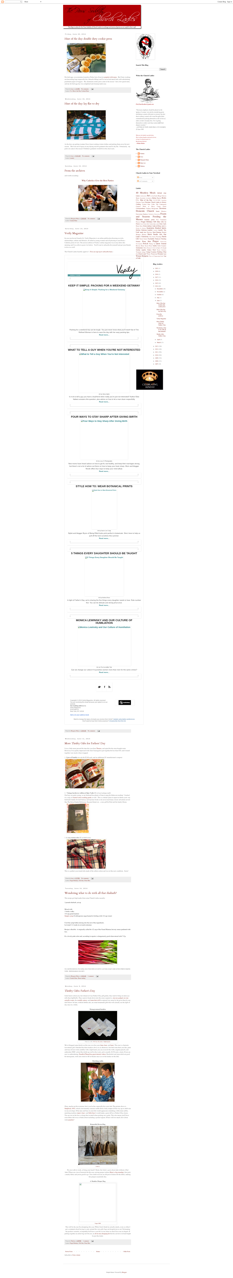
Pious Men (87, 880)
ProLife (145, 243)
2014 (156, 286)
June (158, 300)
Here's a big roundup (117, 1172)
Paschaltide (151, 239)
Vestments (138, 252)
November (160, 292)
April (158, 339)
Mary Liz (143, 163)
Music (150, 234)
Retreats (138, 246)
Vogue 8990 (98, 1223)
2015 (156, 283)
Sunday (138, 250)
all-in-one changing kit (102, 1233)
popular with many (110, 77)
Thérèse (142, 166)
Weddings (160, 252)
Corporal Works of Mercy (145, 206)
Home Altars (139, 226)
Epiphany (145, 214)
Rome (142, 246)
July (158, 297)
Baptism (159, 198)
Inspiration (150, 228)
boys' (83, 1113)
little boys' (92, 1113)
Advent (159, 193)
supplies (143, 250)
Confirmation (162, 204)
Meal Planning (157, 232)
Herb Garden (150, 224)
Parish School (143, 239)
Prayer (156, 241)
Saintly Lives (157, 246)
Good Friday (143, 224)
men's (79, 1113)
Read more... (104, 335)
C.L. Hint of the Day (75, 91)
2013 (156, 346)
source (97, 1166)
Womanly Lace (162, 254)
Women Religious (142, 256)
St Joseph (163, 248)
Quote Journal (161, 243)
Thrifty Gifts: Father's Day (80, 991)
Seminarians (139, 248)
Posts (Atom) (76, 1255)
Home (98, 1251)
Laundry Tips (162, 230)
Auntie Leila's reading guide (82, 797)
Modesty (144, 234)
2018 (156, 274)
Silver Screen (147, 248)
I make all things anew (158, 226)
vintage (144, 252)
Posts (140, 177)
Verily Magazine (74, 233)
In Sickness (143, 228)
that (95, 1000)
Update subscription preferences (124, 719)
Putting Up (152, 244)
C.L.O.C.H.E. (157, 200)
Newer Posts (69, 1251)
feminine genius (149, 219)
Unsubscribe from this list (117, 721)
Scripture (163, 246)
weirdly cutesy (82, 1000)
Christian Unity (140, 202)
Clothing (138, 204)
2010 (156, 355)
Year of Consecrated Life (156, 256)
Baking (154, 198)
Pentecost (157, 239)
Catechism (163, 200)
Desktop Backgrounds (152, 208)
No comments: (85, 89)
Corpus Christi (161, 206)
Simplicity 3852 (70, 1108)
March (159, 342)
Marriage (149, 232)
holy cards (156, 224)
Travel (158, 250)
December (160, 289)
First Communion (161, 219)
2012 (156, 349)
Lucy (141, 157)
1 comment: (91, 976)
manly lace (143, 232)
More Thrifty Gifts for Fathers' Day (85, 743)
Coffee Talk (154, 204)
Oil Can (95, 1041)
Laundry (72, 158)
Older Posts (126, 1251)
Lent (137, 232)
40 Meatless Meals (145, 192)
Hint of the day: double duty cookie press (88, 39)
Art (148, 195)
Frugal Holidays (74, 880)
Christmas (147, 202)
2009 (156, 358)
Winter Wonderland (152, 254)
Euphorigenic (107, 1041)
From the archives (75, 171)
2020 (156, 271)
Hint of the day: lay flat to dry (82, 103)
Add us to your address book (79, 715)
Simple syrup (69, 916)
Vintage (148, 252)
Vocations (154, 252)
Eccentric (100, 1041)
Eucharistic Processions (154, 214)
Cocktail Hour (85, 91)
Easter (157, 211)
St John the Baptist (156, 248)
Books (164, 198)
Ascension (142, 198)
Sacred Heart (148, 246)
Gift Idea (81, 880)
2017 (156, 277)
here (102, 1045)
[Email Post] (92, 89)
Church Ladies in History (158, 202)
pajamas (71, 1120)
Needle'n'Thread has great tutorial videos (92, 1054)
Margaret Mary (144, 160)
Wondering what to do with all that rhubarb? (91, 893)
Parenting (158, 236)
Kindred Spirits (160, 228)
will (98, 1000)
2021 (156, 268)
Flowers (138, 222)
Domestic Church (145, 210)
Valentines (163, 250)
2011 (156, 352)
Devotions (162, 208)
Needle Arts (157, 234)
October (159, 294)
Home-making (81, 978)
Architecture (143, 196)
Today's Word (151, 250)
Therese (98, 748)
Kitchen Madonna (141, 230)
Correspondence (140, 208)
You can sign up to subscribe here (101, 251)
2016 (156, 280)
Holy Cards (162, 224)
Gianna (142, 153)
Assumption (149, 198)
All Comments (143, 181)
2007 (156, 364)
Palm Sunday (152, 236)
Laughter (150, 230)
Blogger (124, 1272)
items (92, 1000)
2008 (156, 361)
